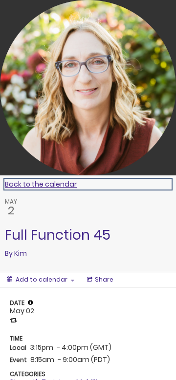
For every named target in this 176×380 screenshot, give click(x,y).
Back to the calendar (41, 184)
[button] (30, 302)
